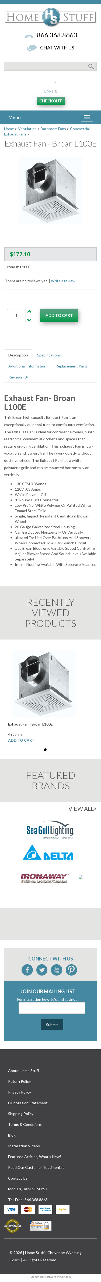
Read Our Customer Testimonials (36, 1167)
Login (51, 82)
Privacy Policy (19, 1092)
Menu (14, 116)
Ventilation (27, 128)
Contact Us (17, 1178)
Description (18, 355)
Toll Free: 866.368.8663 (28, 1199)
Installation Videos (24, 1146)
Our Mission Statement (28, 1103)
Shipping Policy (20, 1113)
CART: (49, 91)
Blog (12, 1135)
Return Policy (19, 1081)
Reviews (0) (18, 377)
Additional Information (27, 366)
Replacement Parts (71, 366)
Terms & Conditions (25, 1124)
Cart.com (65, 1276)
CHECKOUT (50, 100)
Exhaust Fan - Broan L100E (30, 724)
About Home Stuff (23, 1070)
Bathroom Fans (53, 128)
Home (9, 128)
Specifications (49, 355)
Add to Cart (21, 740)
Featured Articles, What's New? (34, 1156)
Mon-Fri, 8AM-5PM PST (28, 1189)
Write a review (63, 280)
